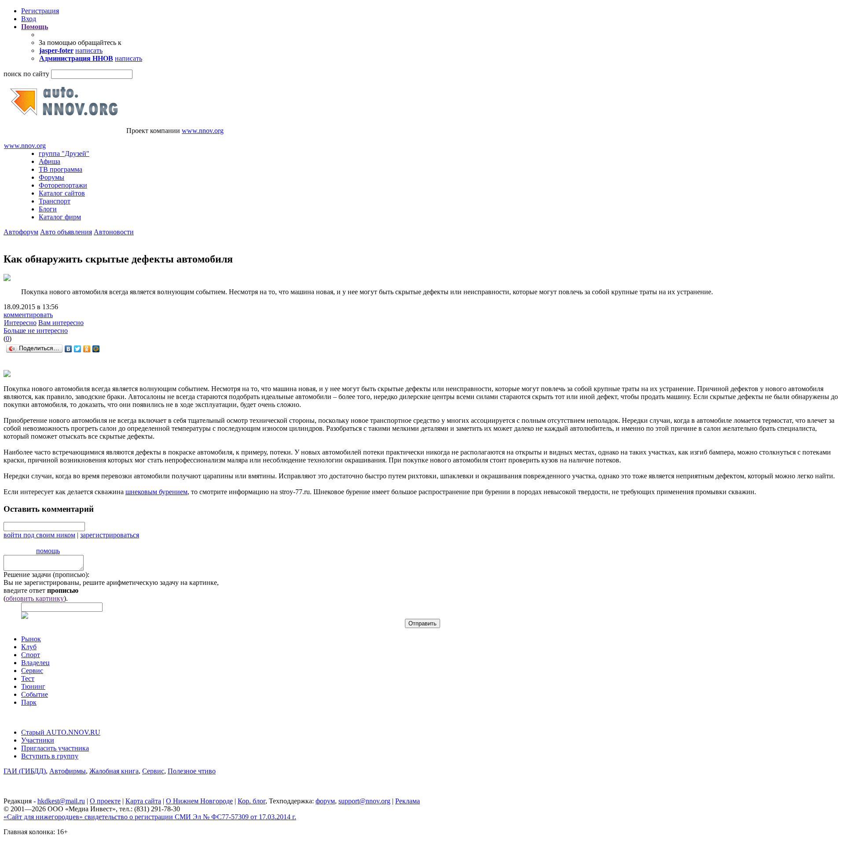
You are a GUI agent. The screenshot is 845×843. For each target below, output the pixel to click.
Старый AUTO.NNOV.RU (60, 732)
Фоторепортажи (63, 185)
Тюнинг (33, 686)
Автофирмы (67, 771)
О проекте (105, 801)
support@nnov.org (364, 801)
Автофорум (21, 232)
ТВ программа (60, 169)
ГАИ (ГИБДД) (25, 771)
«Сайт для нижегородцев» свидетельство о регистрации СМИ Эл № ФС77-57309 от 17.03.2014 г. (150, 817)
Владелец (35, 662)
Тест (27, 678)
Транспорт (54, 201)
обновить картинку (35, 598)
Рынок (31, 639)
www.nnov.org (203, 130)
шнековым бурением (156, 491)
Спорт (30, 654)
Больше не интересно (36, 330)
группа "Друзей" (64, 153)
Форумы (51, 177)
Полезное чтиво (192, 771)
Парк (29, 702)
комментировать (28, 314)
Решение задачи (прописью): (46, 574)
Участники (37, 740)
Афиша (49, 161)
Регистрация (40, 11)
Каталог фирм (60, 217)
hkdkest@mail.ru (61, 801)
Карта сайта (143, 801)
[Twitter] (77, 349)
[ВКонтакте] (68, 349)
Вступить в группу (49, 756)
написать (89, 50)
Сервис (32, 670)
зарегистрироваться (109, 535)
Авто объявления (66, 232)
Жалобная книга (114, 771)
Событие (34, 694)
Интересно (20, 322)
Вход (28, 18)
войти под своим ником (39, 535)
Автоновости (114, 232)
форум (325, 801)
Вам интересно (61, 322)
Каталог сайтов (62, 193)
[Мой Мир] (96, 349)
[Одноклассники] (87, 349)
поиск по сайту (26, 74)
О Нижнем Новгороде (199, 801)
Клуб (29, 647)
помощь (48, 551)
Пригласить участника (55, 748)
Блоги (48, 209)
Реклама (407, 801)
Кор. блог (251, 801)
